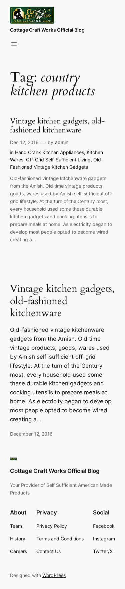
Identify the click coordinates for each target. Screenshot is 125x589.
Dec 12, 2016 (24, 142)
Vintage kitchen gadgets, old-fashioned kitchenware (57, 126)
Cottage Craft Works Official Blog (47, 30)
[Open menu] (14, 44)
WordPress (54, 575)
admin (61, 142)
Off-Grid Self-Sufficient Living (58, 159)
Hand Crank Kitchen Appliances (49, 152)
